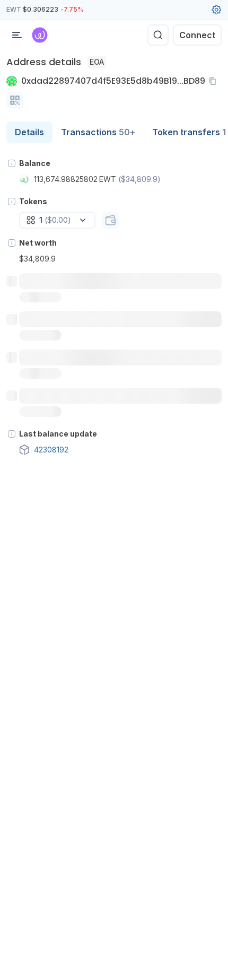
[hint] (11, 163)
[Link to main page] (40, 35)
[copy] (214, 81)
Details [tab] (29, 132)
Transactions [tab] (98, 132)
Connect (197, 35)
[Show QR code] (14, 100)
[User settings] (216, 9)
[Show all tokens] (110, 220)
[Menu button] (17, 35)
